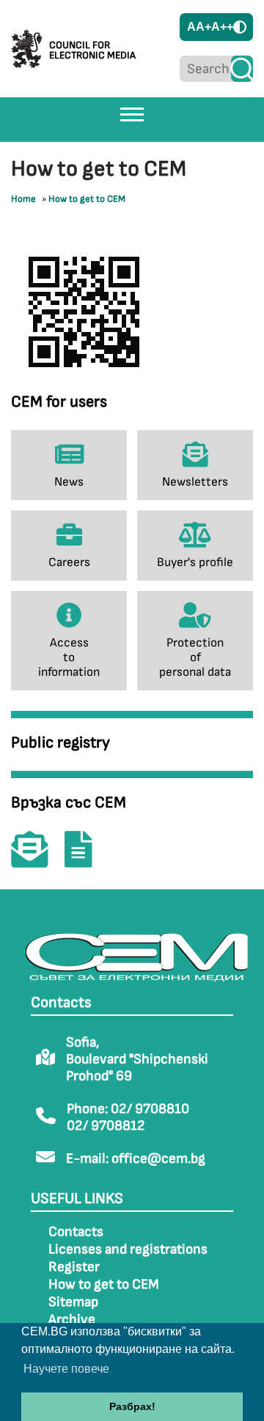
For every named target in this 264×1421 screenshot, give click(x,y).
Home (23, 199)
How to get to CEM (86, 199)
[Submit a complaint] (86, 860)
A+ (203, 26)
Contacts (75, 1232)
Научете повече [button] (66, 1368)
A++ (222, 26)
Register (74, 1267)
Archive (71, 1319)
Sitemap (73, 1302)
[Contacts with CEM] (36, 860)
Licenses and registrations (128, 1249)
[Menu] (132, 114)
